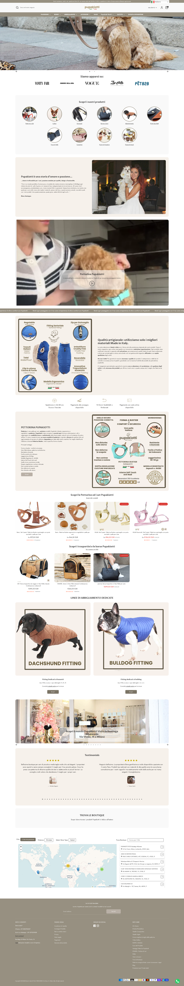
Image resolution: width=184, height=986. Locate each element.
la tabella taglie (51, 686)
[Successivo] (167, 71)
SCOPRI (111, 56)
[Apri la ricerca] (17, 7)
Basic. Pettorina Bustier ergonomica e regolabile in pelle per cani (72, 533)
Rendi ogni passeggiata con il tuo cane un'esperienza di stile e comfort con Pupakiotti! (61, 311)
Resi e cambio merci (60, 932)
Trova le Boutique (137, 960)
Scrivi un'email (19, 936)
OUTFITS (120, 14)
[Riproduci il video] (92, 283)
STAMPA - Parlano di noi (139, 951)
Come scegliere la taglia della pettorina (144, 937)
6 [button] (95, 744)
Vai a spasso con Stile (92, 549)
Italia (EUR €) (151, 7)
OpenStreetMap (102, 886)
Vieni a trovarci (137, 957)
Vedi (16, 943)
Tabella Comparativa (138, 932)
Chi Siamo (136, 926)
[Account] (162, 7)
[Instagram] (98, 926)
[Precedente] (16, 71)
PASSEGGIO (45, 14)
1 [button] (89, 71)
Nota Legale (57, 937)
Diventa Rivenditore (138, 929)
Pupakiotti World (106, 14)
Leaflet (94, 886)
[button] (38, 872)
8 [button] (100, 744)
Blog (134, 965)
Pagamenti (57, 940)
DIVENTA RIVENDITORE (135, 14)
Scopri (27, 474)
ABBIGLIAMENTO (70, 14)
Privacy (56, 934)
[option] (92, 43)
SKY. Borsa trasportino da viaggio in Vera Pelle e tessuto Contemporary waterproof (33, 585)
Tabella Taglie (136, 934)
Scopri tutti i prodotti (92, 498)
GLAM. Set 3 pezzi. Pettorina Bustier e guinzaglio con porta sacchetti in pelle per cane (111, 533)
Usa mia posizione (28, 839)
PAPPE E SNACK (137, 943)
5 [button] (93, 744)
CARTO (114, 886)
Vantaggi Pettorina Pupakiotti (141, 948)
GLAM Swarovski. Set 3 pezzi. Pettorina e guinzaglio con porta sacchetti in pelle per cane (150, 533)
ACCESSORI (85, 14)
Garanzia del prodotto (60, 943)
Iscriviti (114, 911)
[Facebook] (94, 926)
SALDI (96, 14)
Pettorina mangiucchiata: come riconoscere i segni (147, 962)
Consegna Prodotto (59, 929)
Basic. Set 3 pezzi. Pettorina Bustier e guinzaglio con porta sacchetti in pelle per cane (33, 533)
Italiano (157, 2)
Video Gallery (136, 940)
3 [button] (94, 71)
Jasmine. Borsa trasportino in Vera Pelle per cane (111, 584)
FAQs (134, 954)
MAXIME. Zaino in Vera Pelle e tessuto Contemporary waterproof (72, 585)
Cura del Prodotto (138, 946)
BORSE (56, 14)
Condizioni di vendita (60, 926)
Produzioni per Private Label (141, 968)
